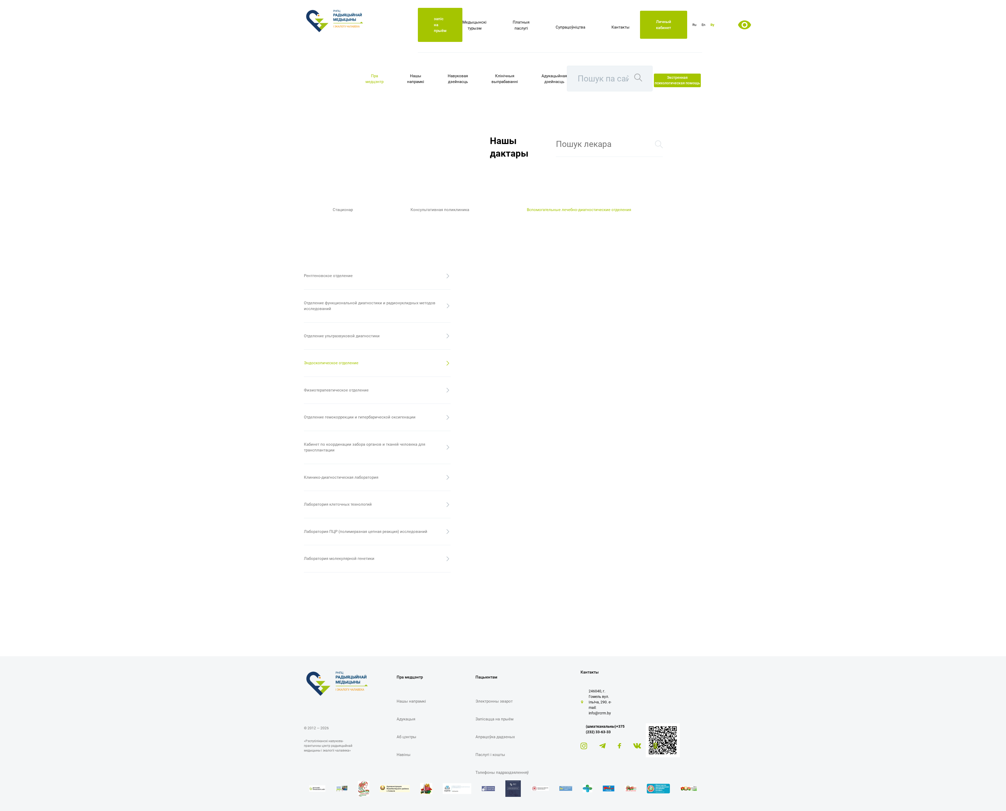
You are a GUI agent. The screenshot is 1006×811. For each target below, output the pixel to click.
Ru (694, 25)
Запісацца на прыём (494, 719)
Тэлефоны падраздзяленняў (502, 772)
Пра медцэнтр (374, 79)
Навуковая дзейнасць (458, 79)
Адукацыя (406, 719)
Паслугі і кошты (490, 754)
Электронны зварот (494, 701)
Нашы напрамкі (415, 79)
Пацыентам (486, 677)
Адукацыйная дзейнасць (554, 79)
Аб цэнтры (406, 737)
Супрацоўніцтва (570, 27)
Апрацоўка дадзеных (495, 737)
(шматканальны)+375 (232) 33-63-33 (605, 729)
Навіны (404, 754)
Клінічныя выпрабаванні (504, 79)
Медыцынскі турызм (474, 25)
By (712, 25)
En (703, 25)
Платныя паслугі (521, 25)
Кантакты (620, 27)
